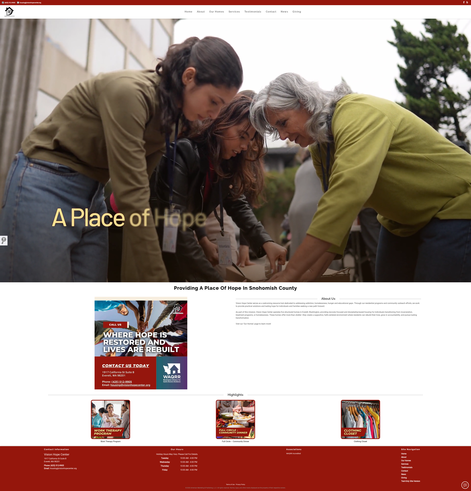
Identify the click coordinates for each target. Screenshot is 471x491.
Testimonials (252, 11)
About (201, 11)
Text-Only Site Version (410, 481)
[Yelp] (467, 2)
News (284, 11)
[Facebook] (463, 2)
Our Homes (216, 11)
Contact (271, 11)
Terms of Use (230, 484)
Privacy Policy (240, 484)
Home (188, 11)
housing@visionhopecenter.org (30, 3)
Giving (297, 11)
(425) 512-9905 (10, 3)
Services (234, 11)
